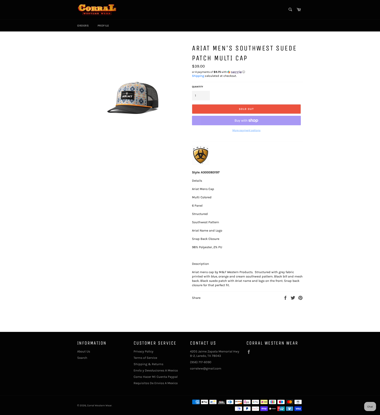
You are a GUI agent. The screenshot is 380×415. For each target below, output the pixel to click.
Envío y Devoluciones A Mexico (156, 370)
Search (82, 358)
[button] (247, 72)
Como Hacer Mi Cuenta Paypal (156, 377)
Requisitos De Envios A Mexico (156, 383)
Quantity (197, 86)
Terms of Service (145, 358)
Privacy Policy (143, 351)
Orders (83, 25)
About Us (83, 351)
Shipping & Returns (148, 364)
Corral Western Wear (99, 405)
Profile (103, 25)
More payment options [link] (246, 130)
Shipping (198, 76)
